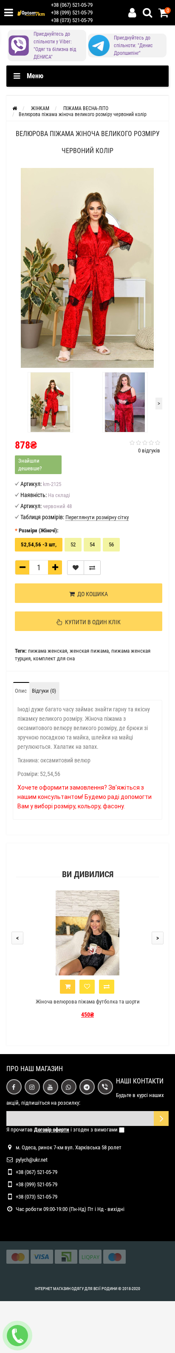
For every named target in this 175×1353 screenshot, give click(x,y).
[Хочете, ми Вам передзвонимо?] (17, 1335)
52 (73, 544)
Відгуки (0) (44, 691)
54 (92, 544)
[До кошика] (67, 987)
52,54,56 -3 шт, (38, 544)
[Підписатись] (161, 1118)
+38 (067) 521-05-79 (72, 5)
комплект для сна (54, 658)
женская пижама (89, 651)
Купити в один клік (91, 622)
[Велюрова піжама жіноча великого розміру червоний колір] (87, 268)
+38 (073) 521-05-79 (72, 20)
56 (111, 544)
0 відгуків (149, 450)
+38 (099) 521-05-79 (72, 12)
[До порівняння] (92, 567)
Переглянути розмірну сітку (97, 517)
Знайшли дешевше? (30, 465)
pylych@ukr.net (32, 1160)
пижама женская (47, 651)
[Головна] (14, 108)
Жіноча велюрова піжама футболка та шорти (88, 1001)
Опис (21, 691)
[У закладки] (75, 567)
